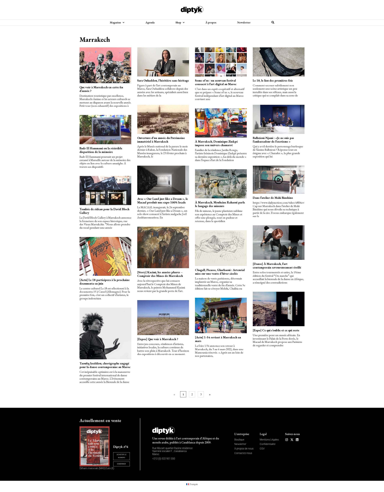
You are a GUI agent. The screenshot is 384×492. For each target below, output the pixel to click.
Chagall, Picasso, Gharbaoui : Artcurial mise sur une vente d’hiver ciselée (220, 272)
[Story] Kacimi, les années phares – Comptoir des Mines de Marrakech (160, 274)
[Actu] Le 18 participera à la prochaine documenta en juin (105, 281)
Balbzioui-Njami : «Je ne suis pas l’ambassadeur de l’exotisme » (273, 139)
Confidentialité (267, 444)
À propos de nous (244, 448)
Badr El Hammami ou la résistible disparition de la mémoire (101, 150)
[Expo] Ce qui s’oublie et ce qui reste (276, 330)
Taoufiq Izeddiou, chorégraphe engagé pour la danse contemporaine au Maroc (105, 365)
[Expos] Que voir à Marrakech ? (157, 339)
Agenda (150, 22)
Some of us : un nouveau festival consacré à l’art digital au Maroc (215, 82)
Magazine (115, 22)
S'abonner (121, 464)
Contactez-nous (243, 453)
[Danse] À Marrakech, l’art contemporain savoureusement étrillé (277, 265)
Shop (178, 22)
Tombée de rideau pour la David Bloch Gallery (104, 211)
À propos (211, 22)
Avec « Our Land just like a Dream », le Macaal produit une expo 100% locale (162, 200)
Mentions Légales (269, 439)
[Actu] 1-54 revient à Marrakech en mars (218, 339)
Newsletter (243, 22)
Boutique (239, 439)
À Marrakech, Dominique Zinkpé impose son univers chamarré (216, 143)
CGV (262, 448)
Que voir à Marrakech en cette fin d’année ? (101, 89)
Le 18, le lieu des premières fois (273, 80)
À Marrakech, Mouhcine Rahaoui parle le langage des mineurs (220, 204)
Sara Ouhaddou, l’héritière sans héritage (163, 80)
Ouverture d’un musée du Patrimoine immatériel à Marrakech (161, 139)
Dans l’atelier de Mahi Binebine (273, 198)
